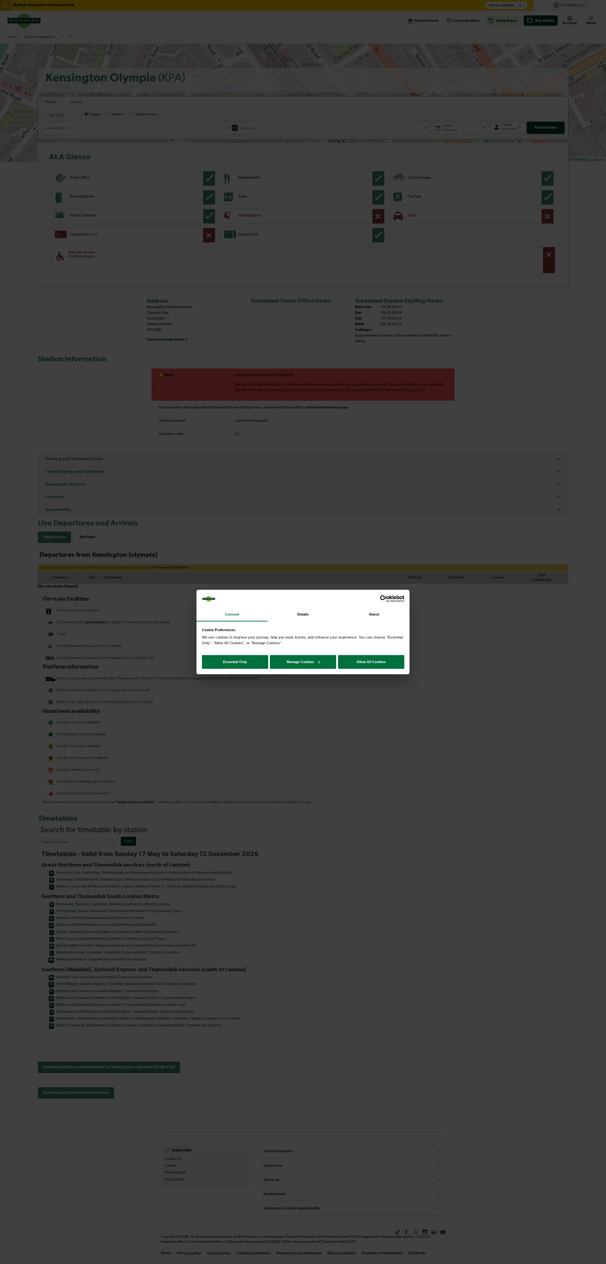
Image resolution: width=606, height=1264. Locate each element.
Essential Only (235, 662)
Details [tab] (303, 614)
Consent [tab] (232, 614)
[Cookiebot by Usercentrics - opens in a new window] (383, 598)
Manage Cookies (300, 662)
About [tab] (374, 614)
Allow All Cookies (371, 662)
